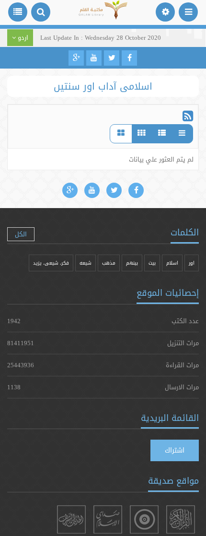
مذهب (108, 263)
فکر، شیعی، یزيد (51, 263)
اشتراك (174, 450)
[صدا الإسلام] (107, 519)
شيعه (86, 263)
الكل (21, 234)
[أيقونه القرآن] (180, 519)
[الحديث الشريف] (71, 519)
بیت (152, 263)
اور (192, 263)
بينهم (132, 263)
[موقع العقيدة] (144, 519)
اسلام (172, 263)
